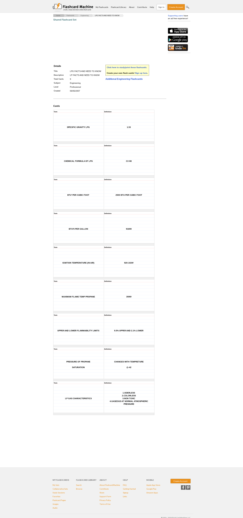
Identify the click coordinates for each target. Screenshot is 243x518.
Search (187, 7)
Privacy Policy (105, 500)
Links (125, 496)
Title (56, 71)
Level (56, 87)
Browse (79, 489)
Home (58, 15)
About (131, 7)
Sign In (161, 7)
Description (59, 75)
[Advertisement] (104, 43)
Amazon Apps (152, 493)
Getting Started (129, 489)
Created (57, 91)
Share (102, 493)
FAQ (125, 485)
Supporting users (175, 15)
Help (152, 7)
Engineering (85, 15)
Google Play (151, 489)
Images (55, 504)
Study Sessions (59, 493)
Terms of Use (105, 504)
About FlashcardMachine (110, 485)
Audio (55, 508)
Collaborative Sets (60, 489)
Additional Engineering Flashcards (124, 79)
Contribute (142, 7)
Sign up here (141, 73)
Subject (57, 83)
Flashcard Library (118, 7)
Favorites (56, 496)
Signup (125, 493)
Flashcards (70, 15)
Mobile (150, 480)
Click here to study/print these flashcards (127, 67)
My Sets (56, 485)
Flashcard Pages (59, 500)
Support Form (105, 496)
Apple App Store (153, 485)
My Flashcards (102, 7)
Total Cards (59, 79)
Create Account (176, 7)
